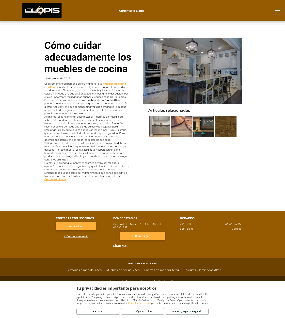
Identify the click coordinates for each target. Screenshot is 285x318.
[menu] (277, 10)
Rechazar (98, 311)
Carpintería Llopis (55, 179)
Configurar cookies (142, 311)
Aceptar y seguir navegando (187, 311)
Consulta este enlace (139, 303)
